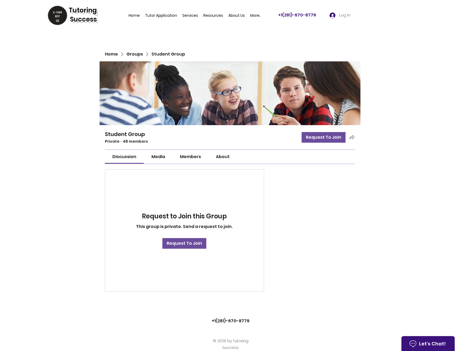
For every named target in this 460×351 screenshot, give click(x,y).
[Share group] (352, 137)
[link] (124, 157)
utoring (85, 10)
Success (83, 19)
